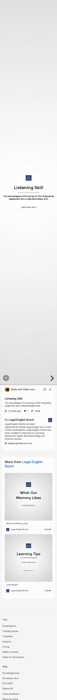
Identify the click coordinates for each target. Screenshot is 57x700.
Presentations (9, 626)
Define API (7, 688)
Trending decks (10, 631)
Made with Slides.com (23, 389)
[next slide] (51, 378)
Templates (7, 636)
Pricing (5, 646)
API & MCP (7, 683)
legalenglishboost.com (20, 443)
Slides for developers (13, 657)
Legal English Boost (21, 419)
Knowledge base (11, 673)
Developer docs (10, 678)
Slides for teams (10, 652)
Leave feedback (10, 694)
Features (6, 641)
